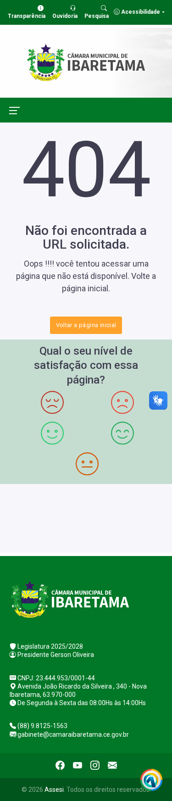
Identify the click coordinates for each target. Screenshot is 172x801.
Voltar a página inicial (86, 325)
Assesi (54, 789)
